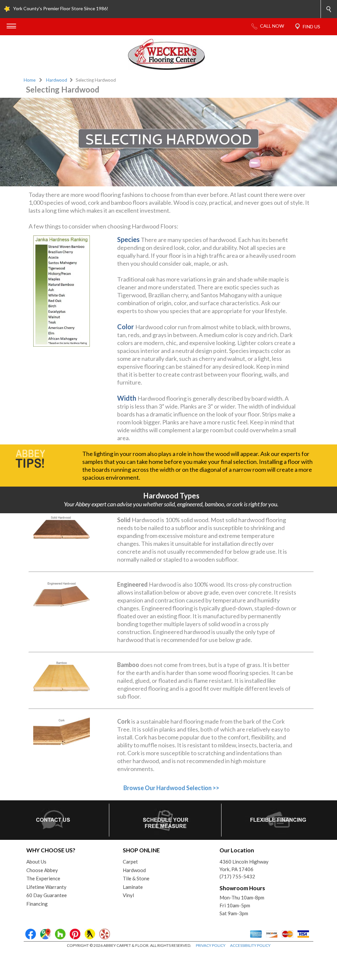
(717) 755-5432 (237, 876)
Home (30, 80)
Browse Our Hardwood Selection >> (171, 787)
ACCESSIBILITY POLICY (250, 945)
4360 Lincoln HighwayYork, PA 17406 (244, 865)
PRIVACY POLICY (210, 945)
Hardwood (56, 80)
